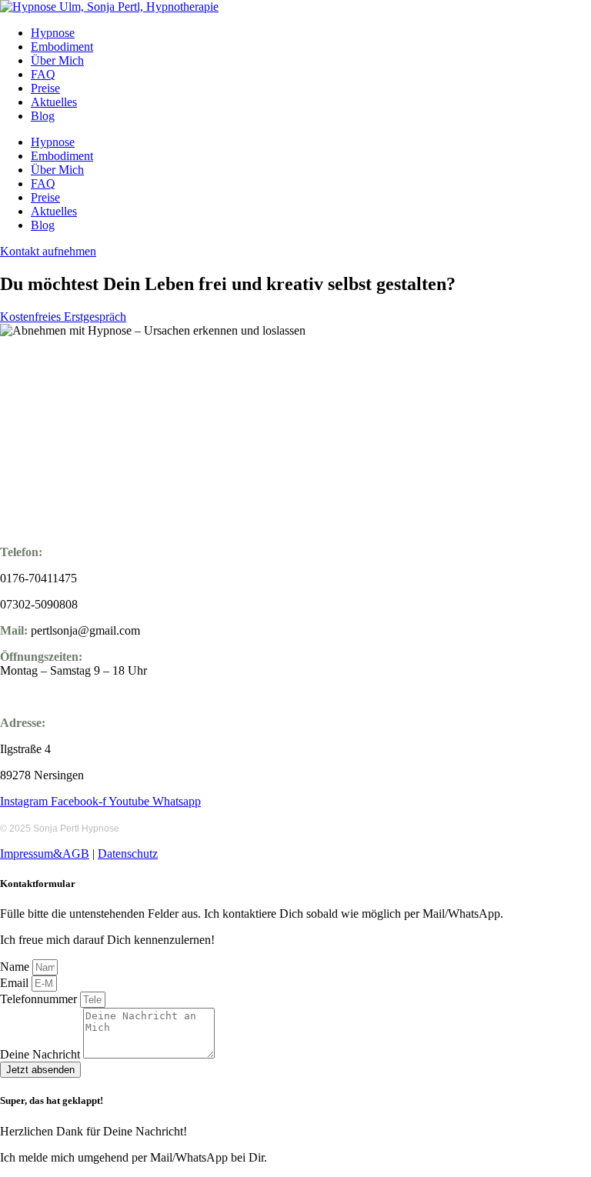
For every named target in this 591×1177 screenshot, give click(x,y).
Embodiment (62, 46)
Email (16, 982)
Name (16, 966)
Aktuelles (54, 101)
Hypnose (53, 32)
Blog (43, 115)
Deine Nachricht (41, 1054)
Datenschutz (128, 853)
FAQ (43, 74)
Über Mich (57, 60)
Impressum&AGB (44, 853)
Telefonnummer (40, 998)
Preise (45, 88)
